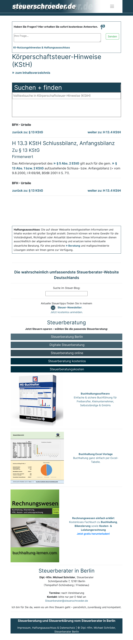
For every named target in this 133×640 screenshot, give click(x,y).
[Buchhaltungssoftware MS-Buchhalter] (37, 399)
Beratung (74, 245)
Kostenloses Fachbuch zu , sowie (93, 525)
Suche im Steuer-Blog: (66, 288)
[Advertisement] (66, 109)
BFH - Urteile (21, 125)
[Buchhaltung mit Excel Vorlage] (37, 457)
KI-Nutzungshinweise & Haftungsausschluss (41, 47)
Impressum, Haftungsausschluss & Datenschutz (46, 627)
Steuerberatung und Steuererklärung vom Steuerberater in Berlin (66, 621)
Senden (112, 36)
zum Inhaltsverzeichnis (32, 73)
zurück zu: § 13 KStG (27, 132)
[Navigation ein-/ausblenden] (112, 6)
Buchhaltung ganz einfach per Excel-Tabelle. (95, 457)
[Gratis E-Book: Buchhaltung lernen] (35, 525)
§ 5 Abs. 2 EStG (68, 163)
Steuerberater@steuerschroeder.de (66, 600)
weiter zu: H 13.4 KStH (104, 132)
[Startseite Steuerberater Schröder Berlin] (59, 6)
